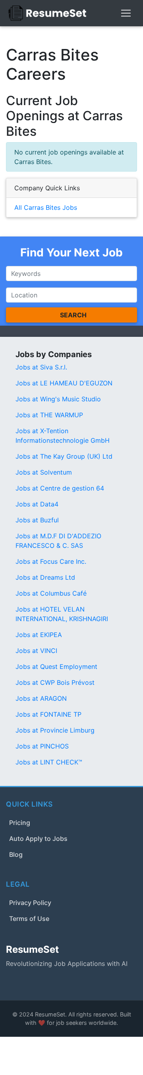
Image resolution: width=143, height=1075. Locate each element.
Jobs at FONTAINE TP (48, 714)
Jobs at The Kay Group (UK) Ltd (63, 456)
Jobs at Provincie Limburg (55, 730)
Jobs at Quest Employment (56, 666)
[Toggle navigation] (126, 13)
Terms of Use (29, 919)
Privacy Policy (30, 903)
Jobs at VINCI (36, 651)
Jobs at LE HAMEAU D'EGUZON (63, 383)
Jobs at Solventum (43, 472)
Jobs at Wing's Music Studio (58, 399)
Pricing (19, 823)
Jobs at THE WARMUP (49, 415)
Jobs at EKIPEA (38, 635)
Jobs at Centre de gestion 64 (59, 488)
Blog (16, 854)
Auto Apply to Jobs (38, 838)
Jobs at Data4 (36, 504)
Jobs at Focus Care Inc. (50, 561)
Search (73, 315)
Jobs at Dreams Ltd (45, 577)
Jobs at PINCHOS (42, 746)
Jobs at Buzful (37, 520)
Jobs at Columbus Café (51, 593)
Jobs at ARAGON (41, 698)
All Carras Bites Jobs (45, 207)
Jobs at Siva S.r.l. (41, 367)
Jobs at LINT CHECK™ (48, 762)
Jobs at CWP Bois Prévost (55, 682)
